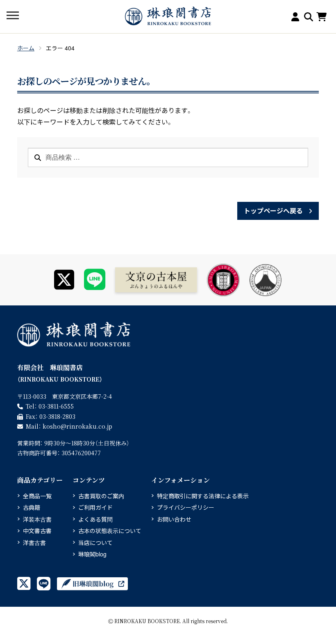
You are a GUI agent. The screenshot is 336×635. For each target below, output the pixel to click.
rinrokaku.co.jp (77, 426)
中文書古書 (37, 531)
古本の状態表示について (109, 531)
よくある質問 (95, 519)
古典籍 (31, 507)
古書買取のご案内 (101, 496)
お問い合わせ (174, 519)
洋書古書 (34, 542)
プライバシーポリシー (185, 507)
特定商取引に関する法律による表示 (203, 496)
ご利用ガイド (95, 507)
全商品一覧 (37, 496)
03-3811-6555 (56, 406)
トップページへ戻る (273, 210)
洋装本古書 (37, 519)
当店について (95, 542)
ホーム (25, 48)
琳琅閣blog (92, 554)
